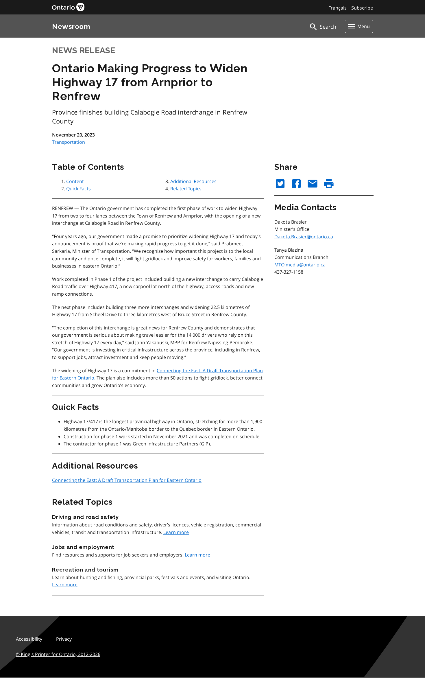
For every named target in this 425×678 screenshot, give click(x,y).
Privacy (64, 639)
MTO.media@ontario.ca (300, 264)
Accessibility (29, 639)
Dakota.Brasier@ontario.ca (303, 236)
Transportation (68, 142)
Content (75, 181)
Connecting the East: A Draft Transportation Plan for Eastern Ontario (127, 480)
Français (337, 8)
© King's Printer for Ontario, (58, 654)
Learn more (176, 532)
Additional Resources (193, 181)
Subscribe (362, 8)
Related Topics (186, 188)
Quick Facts (78, 188)
